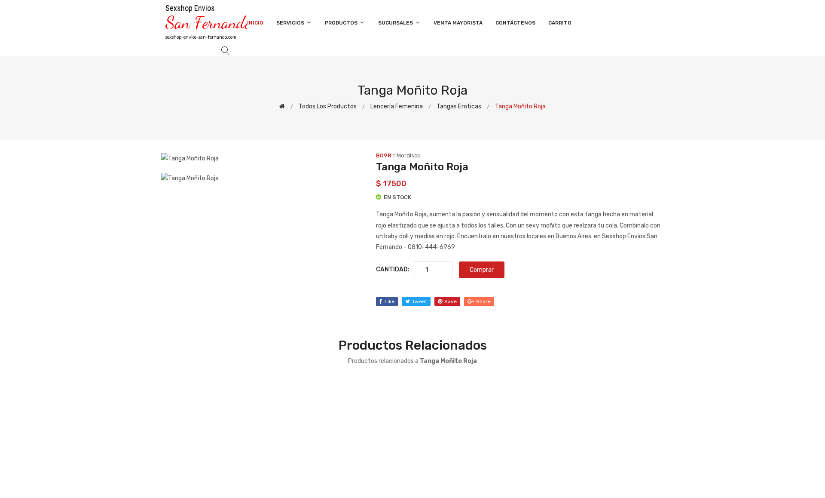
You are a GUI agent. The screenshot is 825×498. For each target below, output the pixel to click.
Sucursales (396, 23)
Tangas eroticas (459, 106)
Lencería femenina (396, 106)
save (450, 301)
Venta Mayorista (458, 23)
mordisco (409, 155)
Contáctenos (515, 23)
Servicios (291, 23)
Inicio (255, 23)
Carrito (559, 23)
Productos (342, 23)
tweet (419, 301)
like (389, 301)
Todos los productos (328, 106)
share (483, 301)
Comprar (482, 270)
